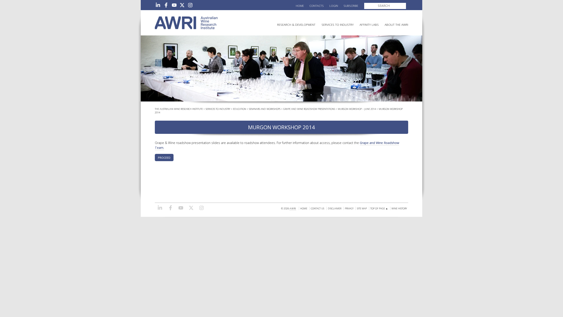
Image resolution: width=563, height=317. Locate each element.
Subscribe (351, 6)
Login (333, 6)
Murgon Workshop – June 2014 (357, 109)
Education (239, 109)
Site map (362, 208)
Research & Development (296, 24)
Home (300, 6)
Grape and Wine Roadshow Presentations (309, 109)
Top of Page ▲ (379, 208)
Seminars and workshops (264, 109)
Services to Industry (338, 24)
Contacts (316, 6)
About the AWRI (396, 24)
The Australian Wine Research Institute (179, 109)
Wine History (399, 208)
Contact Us (317, 208)
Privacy (349, 208)
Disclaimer (334, 208)
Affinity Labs (369, 24)
